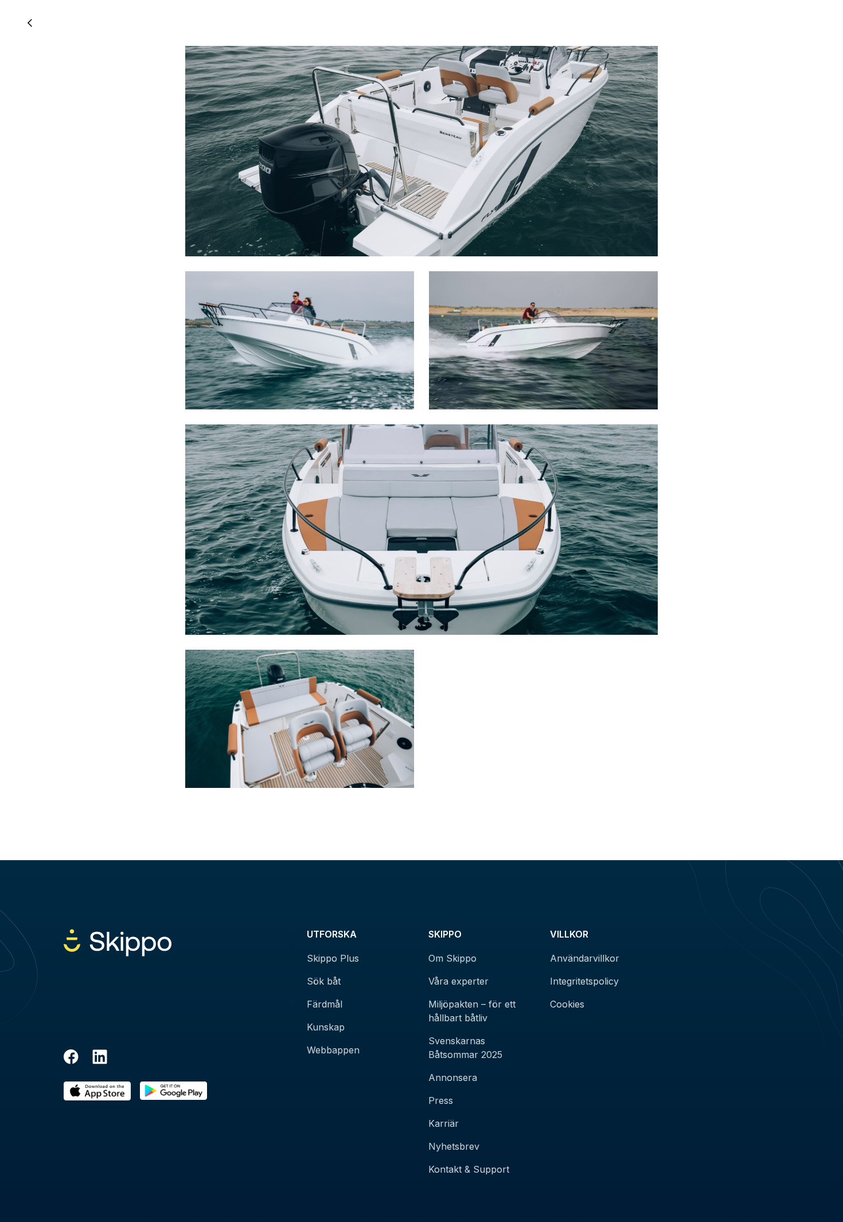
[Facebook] (71, 1058)
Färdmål (324, 1004)
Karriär (443, 1123)
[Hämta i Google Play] (173, 1091)
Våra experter (458, 981)
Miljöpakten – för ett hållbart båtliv (472, 1011)
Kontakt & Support (468, 1169)
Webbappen (333, 1050)
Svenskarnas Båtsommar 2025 (465, 1047)
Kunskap (326, 1027)
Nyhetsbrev (453, 1146)
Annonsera (452, 1077)
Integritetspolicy (584, 981)
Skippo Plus (333, 958)
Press (440, 1100)
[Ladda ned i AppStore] (97, 1091)
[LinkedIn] (99, 1058)
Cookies (567, 1004)
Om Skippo (452, 958)
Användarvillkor (584, 958)
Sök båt (324, 981)
